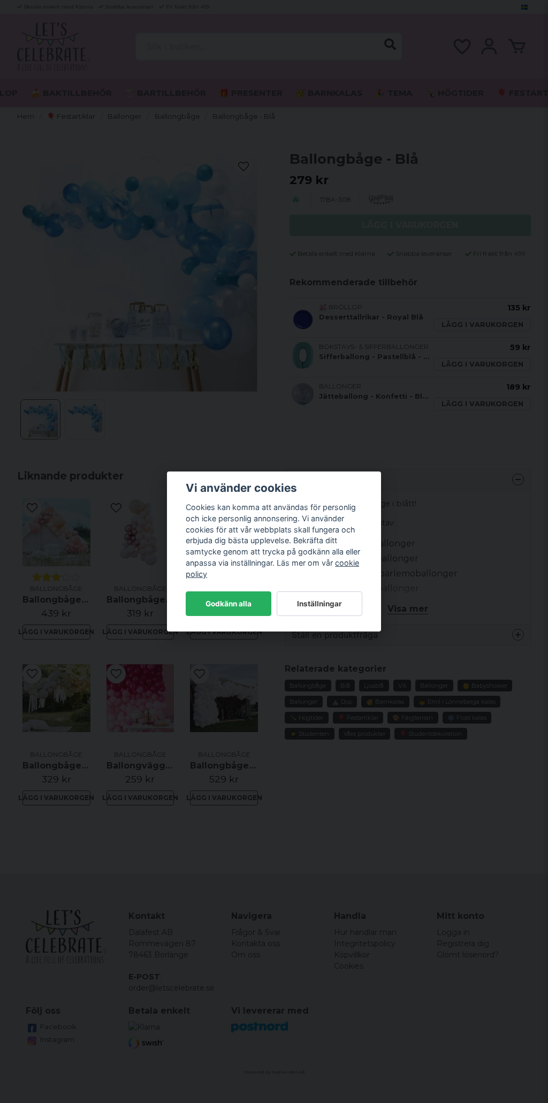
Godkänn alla (229, 603)
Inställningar (319, 603)
